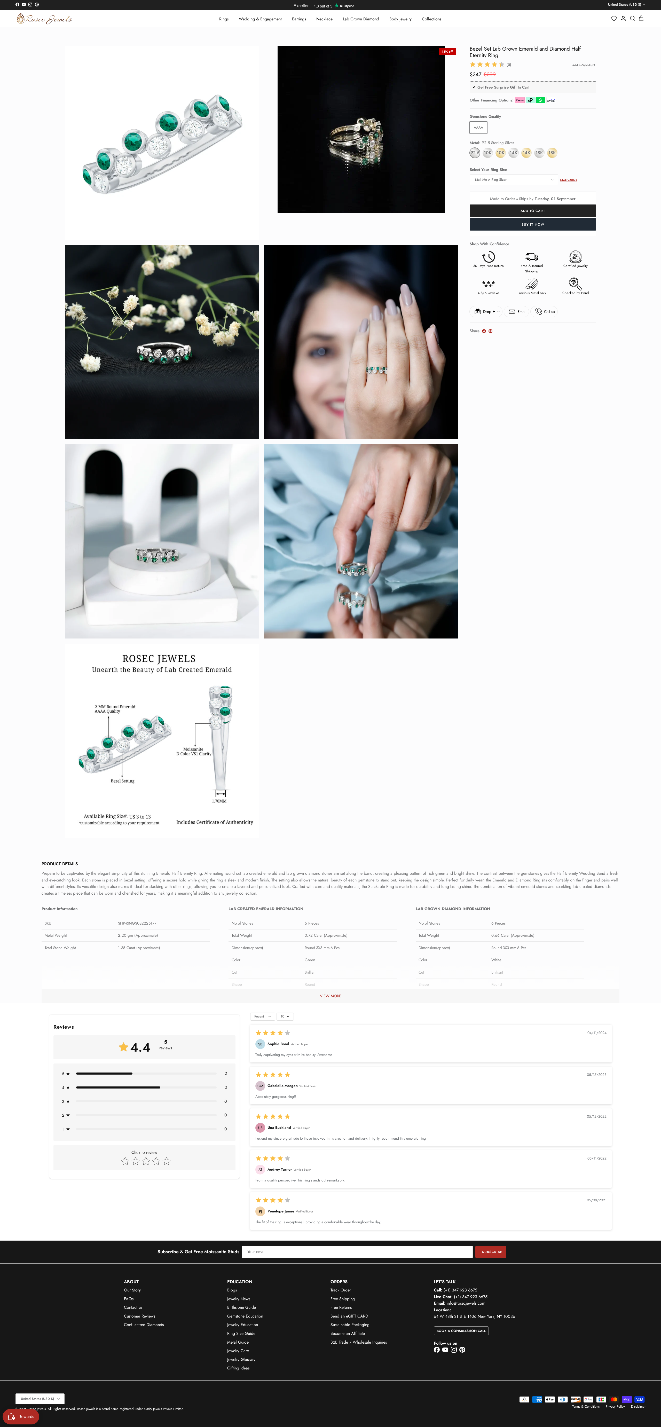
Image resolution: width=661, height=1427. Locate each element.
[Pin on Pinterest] (490, 331)
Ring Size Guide (241, 1333)
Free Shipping (342, 1299)
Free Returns (341, 1307)
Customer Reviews (139, 1316)
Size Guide (568, 180)
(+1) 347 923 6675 (460, 1290)
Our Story (132, 1290)
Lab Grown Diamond (361, 19)
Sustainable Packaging (349, 1325)
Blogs (232, 1290)
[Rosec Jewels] (44, 19)
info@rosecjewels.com (466, 1303)
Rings (224, 19)
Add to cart (533, 210)
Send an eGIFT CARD (349, 1316)
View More (330, 996)
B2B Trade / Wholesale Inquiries (358, 1342)
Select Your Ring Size (488, 169)
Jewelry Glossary (241, 1359)
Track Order (340, 1290)
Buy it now (533, 224)
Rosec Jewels (37, 1408)
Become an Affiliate (347, 1333)
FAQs (128, 1299)
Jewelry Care (238, 1351)
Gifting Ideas (238, 1368)
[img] (487, 64)
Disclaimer (638, 1406)
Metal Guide (238, 1342)
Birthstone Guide (241, 1307)
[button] (614, 18)
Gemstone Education (245, 1316)
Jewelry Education (242, 1325)
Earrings (299, 19)
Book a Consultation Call (461, 1330)
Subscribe (492, 1251)
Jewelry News (238, 1299)
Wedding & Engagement (260, 19)
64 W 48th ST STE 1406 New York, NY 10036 (474, 1316)
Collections (431, 19)
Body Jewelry (400, 19)
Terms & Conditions (586, 1406)
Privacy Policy (615, 1406)
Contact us (133, 1307)
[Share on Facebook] (484, 331)
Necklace (324, 19)
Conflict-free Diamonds (144, 1325)
